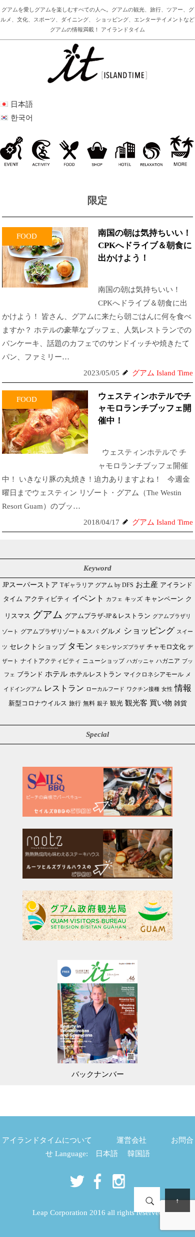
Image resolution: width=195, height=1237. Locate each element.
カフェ (114, 599)
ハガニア (168, 660)
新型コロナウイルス (37, 703)
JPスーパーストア (30, 585)
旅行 (75, 703)
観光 (116, 703)
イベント (88, 598)
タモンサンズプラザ (119, 647)
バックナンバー (98, 1074)
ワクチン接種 (143, 689)
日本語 (107, 1154)
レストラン (64, 688)
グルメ (111, 631)
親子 (102, 703)
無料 (89, 703)
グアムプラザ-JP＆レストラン (107, 616)
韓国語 (139, 1154)
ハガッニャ (140, 661)
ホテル (56, 674)
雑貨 (180, 703)
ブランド (30, 674)
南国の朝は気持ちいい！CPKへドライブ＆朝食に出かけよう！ (145, 245)
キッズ (133, 599)
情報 (183, 688)
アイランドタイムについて (47, 1140)
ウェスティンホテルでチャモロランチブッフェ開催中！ (145, 408)
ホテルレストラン (96, 674)
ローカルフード (105, 689)
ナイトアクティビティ (50, 661)
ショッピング (149, 630)
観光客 (136, 703)
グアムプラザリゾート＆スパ (59, 631)
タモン (80, 646)
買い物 (161, 702)
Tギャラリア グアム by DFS (97, 585)
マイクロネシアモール (154, 674)
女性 (167, 689)
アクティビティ (47, 599)
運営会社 (131, 1140)
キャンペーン (164, 599)
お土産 (147, 585)
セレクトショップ (38, 646)
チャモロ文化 (166, 646)
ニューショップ (103, 660)
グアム (47, 614)
